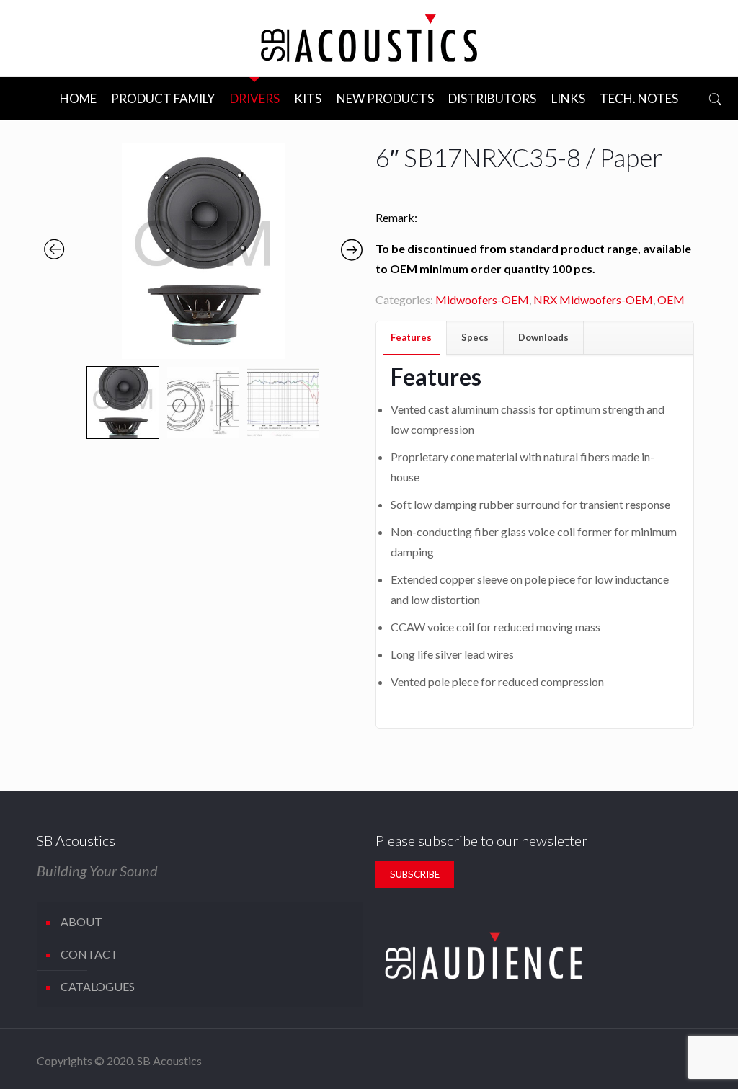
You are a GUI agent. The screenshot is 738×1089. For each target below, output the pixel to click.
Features (411, 337)
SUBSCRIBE (415, 874)
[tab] (411, 337)
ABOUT (81, 921)
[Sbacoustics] (369, 38)
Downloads (543, 337)
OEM (671, 299)
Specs (475, 337)
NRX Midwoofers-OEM (593, 299)
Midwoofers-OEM (482, 299)
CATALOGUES (98, 986)
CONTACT (89, 954)
